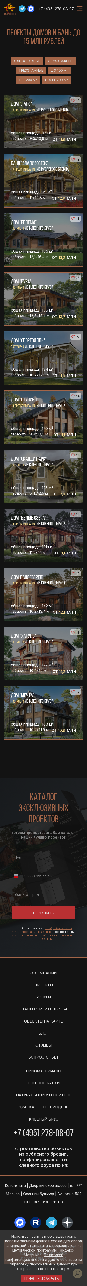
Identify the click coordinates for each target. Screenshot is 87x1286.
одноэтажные (27, 61)
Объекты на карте (43, 1021)
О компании (43, 973)
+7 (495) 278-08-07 (56, 8)
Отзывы (43, 1045)
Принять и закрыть (41, 1278)
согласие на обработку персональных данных (46, 1261)
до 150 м (59, 70)
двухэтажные (60, 61)
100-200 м (28, 80)
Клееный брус (43, 1119)
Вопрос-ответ (43, 1057)
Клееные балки (44, 1083)
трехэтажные (31, 70)
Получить (43, 913)
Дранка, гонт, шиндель (43, 1107)
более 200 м (56, 80)
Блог (43, 1033)
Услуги (43, 997)
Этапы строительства (44, 1009)
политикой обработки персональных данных (48, 937)
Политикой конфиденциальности (34, 1257)
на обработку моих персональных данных (46, 930)
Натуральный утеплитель (43, 1095)
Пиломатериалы (43, 1071)
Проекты (43, 985)
